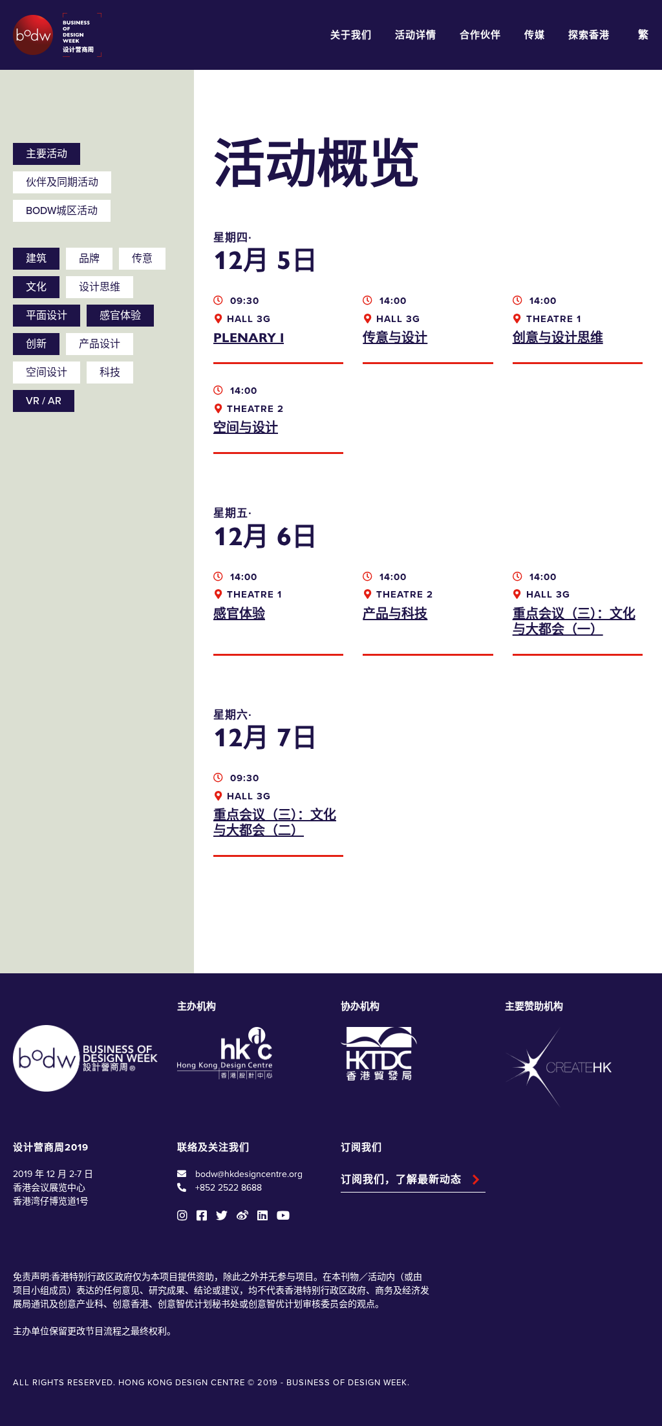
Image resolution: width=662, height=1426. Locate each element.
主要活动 (46, 153)
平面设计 (46, 315)
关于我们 (351, 35)
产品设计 (99, 344)
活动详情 (415, 35)
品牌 (89, 258)
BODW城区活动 (62, 210)
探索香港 (589, 35)
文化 (36, 287)
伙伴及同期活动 (62, 182)
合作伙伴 (480, 35)
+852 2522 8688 (228, 1187)
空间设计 (46, 372)
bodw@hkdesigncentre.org (249, 1174)
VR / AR (43, 400)
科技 (110, 372)
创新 (36, 344)
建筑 (36, 258)
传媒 (534, 35)
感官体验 (120, 315)
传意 (142, 258)
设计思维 (99, 287)
